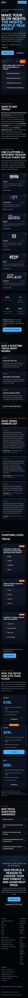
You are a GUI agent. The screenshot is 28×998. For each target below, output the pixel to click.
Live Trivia (3, 925)
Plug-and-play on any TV (13, 78)
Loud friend (9, 624)
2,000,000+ (9, 565)
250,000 (8, 561)
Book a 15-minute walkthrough (12, 406)
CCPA (21, 961)
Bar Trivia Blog (4, 948)
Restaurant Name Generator (8, 940)
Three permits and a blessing (14, 87)
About (21, 940)
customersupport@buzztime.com (9, 976)
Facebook (9, 978)
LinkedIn (5, 980)
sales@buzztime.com (6, 974)
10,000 (8, 569)
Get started (14, 719)
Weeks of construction (12, 73)
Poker (2, 927)
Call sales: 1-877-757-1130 (14, 904)
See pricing (19, 53)
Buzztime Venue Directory (22, 931)
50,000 (8, 556)
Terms (21, 959)
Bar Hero (22, 927)
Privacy (21, 957)
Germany (8, 599)
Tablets (21, 925)
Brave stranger (10, 637)
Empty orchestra (10, 628)
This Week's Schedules (7, 921)
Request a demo (22, 2)
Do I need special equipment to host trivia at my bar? (13, 840)
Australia (8, 603)
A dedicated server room (13, 83)
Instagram (3, 978)
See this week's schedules (12, 329)
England (8, 594)
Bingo (2, 929)
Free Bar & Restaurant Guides (8, 946)
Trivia (2, 923)
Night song (9, 632)
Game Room (23, 921)
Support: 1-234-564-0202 (7, 971)
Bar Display (22, 923)
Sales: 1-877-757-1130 (6, 969)
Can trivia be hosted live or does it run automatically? (12, 847)
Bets (2, 932)
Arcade (3, 934)
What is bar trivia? (8, 819)
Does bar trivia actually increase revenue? (12, 833)
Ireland (8, 590)
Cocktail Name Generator (7, 944)
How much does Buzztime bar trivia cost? (13, 826)
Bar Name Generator (6, 942)
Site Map (22, 964)
